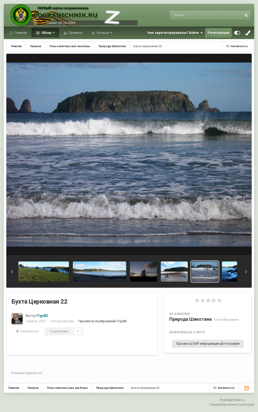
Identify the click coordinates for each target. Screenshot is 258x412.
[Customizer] (237, 33)
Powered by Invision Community (232, 404)
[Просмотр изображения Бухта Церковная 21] (229, 271)
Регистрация (218, 33)
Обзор (46, 33)
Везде (230, 15)
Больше (103, 33)
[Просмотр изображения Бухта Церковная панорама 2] (43, 271)
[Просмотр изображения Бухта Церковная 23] (174, 271)
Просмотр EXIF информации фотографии (208, 343)
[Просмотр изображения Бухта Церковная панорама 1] (99, 271)
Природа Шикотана (190, 319)
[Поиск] (246, 15)
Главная (20, 33)
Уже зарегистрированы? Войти (173, 33)
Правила (75, 33)
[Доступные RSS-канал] (246, 388)
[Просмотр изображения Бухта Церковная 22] (204, 271)
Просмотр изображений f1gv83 (102, 321)
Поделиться (28, 331)
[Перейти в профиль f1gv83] (17, 318)
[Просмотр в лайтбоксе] (129, 155)
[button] (11, 271)
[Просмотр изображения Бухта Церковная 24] (143, 271)
